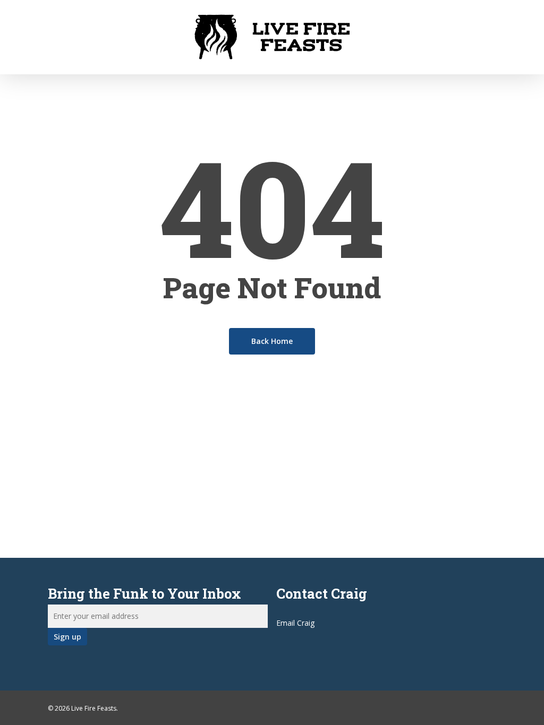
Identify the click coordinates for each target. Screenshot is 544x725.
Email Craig (295, 623)
